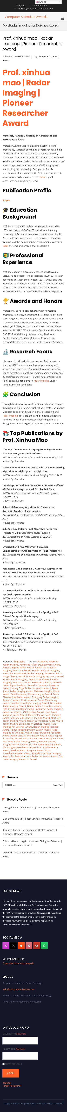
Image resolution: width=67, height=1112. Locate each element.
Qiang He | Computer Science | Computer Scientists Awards (31, 854)
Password (13, 1048)
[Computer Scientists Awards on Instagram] (5, 945)
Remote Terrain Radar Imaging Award (40, 744)
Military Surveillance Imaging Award (30, 717)
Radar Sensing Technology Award (29, 735)
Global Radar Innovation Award (44, 705)
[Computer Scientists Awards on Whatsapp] (44, 945)
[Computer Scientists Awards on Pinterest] (29, 945)
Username (14, 1033)
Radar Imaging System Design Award (31, 729)
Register (6, 1082)
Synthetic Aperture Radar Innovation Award (34, 756)
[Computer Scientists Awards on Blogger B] (21, 945)
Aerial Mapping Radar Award (18, 667)
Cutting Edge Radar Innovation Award (30, 688)
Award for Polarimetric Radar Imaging (23, 673)
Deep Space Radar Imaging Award (30, 690)
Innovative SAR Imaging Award (27, 712)
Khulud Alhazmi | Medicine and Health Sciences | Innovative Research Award (29, 831)
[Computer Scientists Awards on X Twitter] (13, 945)
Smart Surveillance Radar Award (26, 752)
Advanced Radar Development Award (40, 664)
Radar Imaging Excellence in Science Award (26, 723)
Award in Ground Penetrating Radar (32, 682)
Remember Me (13, 1063)
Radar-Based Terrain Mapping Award (43, 738)
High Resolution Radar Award (18, 708)
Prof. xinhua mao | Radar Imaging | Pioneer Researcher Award (32, 43)
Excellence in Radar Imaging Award (30, 703)
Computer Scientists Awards (26, 16)
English (42, 2)
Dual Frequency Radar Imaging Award (31, 694)
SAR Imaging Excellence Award (19, 747)
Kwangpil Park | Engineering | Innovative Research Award (30, 809)
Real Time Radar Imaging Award (19, 741)
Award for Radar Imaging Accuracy (37, 676)
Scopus (6, 200)
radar (43, 176)
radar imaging (41, 380)
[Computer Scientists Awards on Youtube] (36, 945)
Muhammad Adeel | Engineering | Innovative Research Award (32, 820)
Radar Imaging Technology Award (30, 731)
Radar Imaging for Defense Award (29, 725)
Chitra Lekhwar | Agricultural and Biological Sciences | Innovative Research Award (32, 843)
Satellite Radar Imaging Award (27, 750)
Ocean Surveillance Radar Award (45, 720)
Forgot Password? (11, 1085)
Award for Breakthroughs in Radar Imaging (35, 670)
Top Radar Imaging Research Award (32, 758)
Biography (19, 661)
